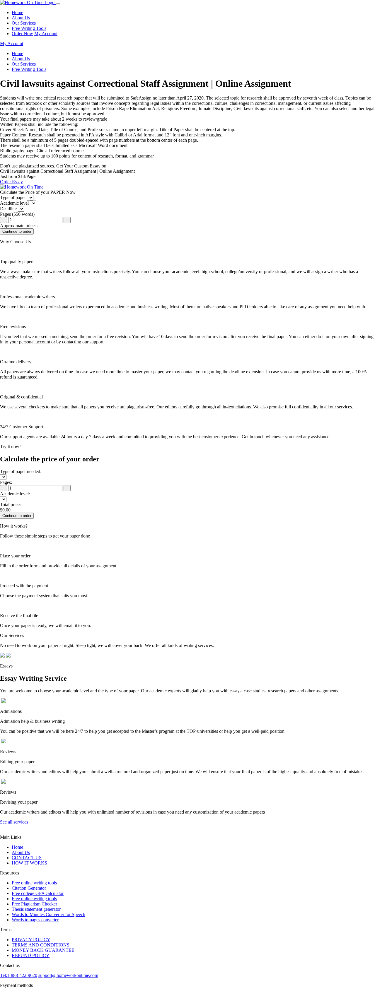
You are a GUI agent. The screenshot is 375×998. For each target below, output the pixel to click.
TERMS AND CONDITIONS (40, 944)
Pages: (6, 482)
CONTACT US (27, 857)
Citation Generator (29, 888)
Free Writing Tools (29, 28)
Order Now (22, 33)
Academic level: (15, 493)
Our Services (24, 22)
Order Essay (11, 181)
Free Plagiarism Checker (34, 903)
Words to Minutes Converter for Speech (48, 914)
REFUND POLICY (31, 955)
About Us (21, 17)
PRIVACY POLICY (31, 939)
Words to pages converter (35, 919)
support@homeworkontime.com (68, 975)
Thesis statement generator (36, 909)
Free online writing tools (34, 882)
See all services (14, 821)
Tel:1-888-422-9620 (18, 975)
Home (17, 12)
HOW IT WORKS (29, 862)
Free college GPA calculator (38, 893)
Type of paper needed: (20, 471)
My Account (45, 33)
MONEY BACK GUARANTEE (43, 950)
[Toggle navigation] (58, 4)
